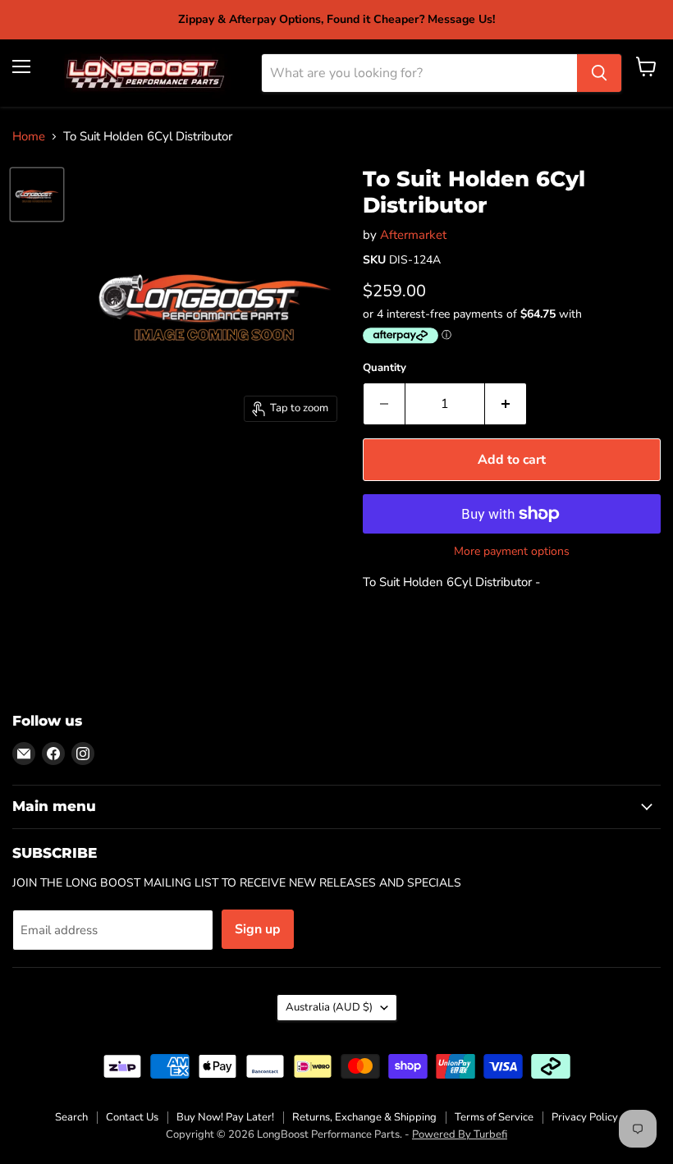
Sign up (258, 929)
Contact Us (132, 1117)
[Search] (599, 73)
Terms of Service (494, 1117)
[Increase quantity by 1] (506, 404)
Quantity (384, 368)
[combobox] (419, 73)
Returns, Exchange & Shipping (364, 1117)
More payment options (512, 551)
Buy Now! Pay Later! (225, 1117)
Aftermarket (413, 235)
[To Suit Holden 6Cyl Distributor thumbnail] (37, 194)
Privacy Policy (585, 1117)
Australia (329, 1007)
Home (28, 137)
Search (71, 1117)
